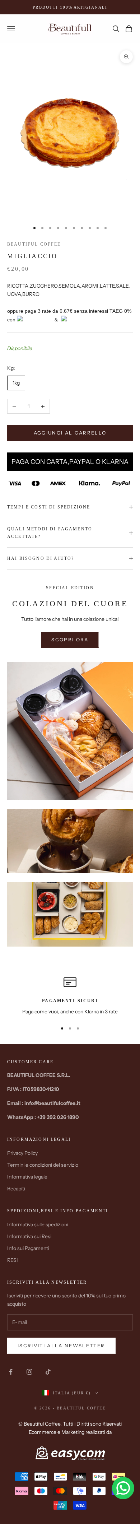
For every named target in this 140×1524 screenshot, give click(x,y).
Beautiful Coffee (34, 244)
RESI (12, 1260)
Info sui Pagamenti (28, 1248)
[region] (70, 996)
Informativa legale (27, 1177)
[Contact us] (123, 1488)
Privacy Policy (22, 1153)
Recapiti (16, 1188)
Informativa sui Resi (29, 1236)
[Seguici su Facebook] (10, 1371)
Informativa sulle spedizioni (37, 1224)
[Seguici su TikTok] (48, 1371)
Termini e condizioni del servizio (42, 1165)
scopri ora (69, 639)
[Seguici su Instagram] (29, 1371)
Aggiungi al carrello (70, 433)
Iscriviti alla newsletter (61, 1345)
